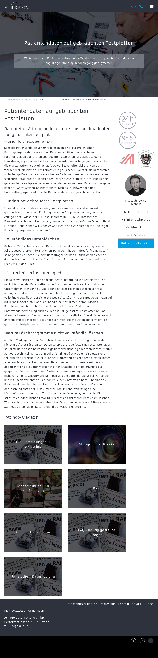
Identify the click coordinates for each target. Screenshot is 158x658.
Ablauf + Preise (143, 603)
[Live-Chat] (134, 6)
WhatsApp (138, 227)
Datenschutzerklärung (81, 603)
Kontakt (123, 603)
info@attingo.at (138, 219)
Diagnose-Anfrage (136, 243)
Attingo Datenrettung (16, 99)
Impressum (108, 603)
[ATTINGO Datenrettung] (17, 5)
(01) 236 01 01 (138, 212)
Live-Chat (138, 234)
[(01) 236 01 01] (142, 6)
